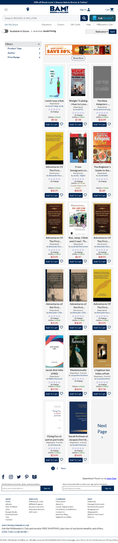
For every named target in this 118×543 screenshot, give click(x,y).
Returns (91, 517)
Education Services (37, 509)
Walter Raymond (55, 379)
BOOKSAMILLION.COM (55, 540)
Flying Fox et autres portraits (54, 438)
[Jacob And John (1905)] (54, 351)
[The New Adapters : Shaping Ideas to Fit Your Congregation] (102, 82)
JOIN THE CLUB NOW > (15, 531)
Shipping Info (93, 512)
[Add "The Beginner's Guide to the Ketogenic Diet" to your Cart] (102, 195)
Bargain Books (11, 512)
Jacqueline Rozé (103, 379)
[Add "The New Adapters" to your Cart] (102, 124)
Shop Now (78, 58)
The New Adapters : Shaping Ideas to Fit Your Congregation (102, 102)
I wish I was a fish (54, 100)
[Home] (59, 9)
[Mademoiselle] (78, 351)
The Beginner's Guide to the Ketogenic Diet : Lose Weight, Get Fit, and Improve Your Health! (102, 168)
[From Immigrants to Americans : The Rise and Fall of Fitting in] (78, 148)
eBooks (9, 504)
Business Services (36, 507)
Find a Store (60, 501)
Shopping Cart (93, 509)
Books (8, 501)
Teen (8, 509)
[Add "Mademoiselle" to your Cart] (78, 394)
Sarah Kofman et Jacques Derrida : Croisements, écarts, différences (78, 438)
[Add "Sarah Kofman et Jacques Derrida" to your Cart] (78, 460)
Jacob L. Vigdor (79, 175)
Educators (47, 24)
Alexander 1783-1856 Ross (55, 313)
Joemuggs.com (73, 540)
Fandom (9, 519)
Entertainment (12, 514)
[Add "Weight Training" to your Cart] (78, 124)
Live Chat (111, 478)
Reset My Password (96, 507)
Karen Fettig (53, 106)
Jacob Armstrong (103, 109)
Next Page (102, 431)
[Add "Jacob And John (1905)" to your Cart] (54, 394)
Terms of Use (86, 540)
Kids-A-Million (11, 507)
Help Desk (92, 501)
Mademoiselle (78, 369)
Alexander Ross (55, 175)
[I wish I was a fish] (54, 82)
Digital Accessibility (63, 517)
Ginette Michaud (79, 445)
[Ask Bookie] (102, 18)
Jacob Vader (103, 175)
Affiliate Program (36, 504)
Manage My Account (96, 504)
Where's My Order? (96, 514)
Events (61, 24)
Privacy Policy (112, 540)
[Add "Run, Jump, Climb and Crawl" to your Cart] (78, 261)
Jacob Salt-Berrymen (79, 246)
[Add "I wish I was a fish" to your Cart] (54, 124)
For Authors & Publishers (66, 509)
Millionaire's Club (105, 24)
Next (63, 468)
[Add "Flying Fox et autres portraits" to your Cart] (54, 460)
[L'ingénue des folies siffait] (102, 351)
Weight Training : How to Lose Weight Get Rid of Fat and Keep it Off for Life (78, 102)
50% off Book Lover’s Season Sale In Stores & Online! (60, 2)
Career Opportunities (64, 507)
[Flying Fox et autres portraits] (54, 418)
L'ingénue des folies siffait (102, 371)
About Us (59, 504)
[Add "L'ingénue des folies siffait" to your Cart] (102, 394)
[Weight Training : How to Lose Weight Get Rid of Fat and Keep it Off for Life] (78, 82)
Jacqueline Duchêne (79, 375)
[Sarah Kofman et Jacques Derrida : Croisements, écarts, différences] (78, 418)
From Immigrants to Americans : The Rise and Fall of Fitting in (78, 168)
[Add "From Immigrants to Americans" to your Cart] (78, 195)
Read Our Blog (62, 514)
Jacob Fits (79, 109)
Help (88, 24)
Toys (7, 517)
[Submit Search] (84, 18)
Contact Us (60, 512)
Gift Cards (75, 24)
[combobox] (47, 18)
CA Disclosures (99, 540)
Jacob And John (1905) (54, 371)
